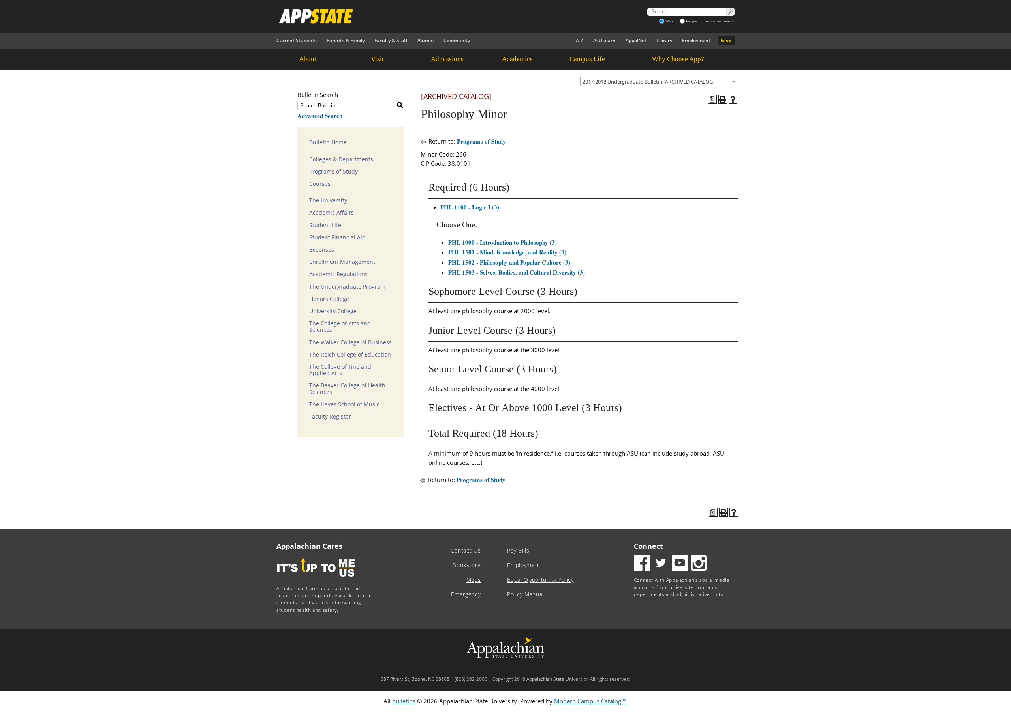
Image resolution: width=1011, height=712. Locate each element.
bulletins (403, 701)
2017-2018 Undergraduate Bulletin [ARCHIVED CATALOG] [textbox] (648, 81)
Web (669, 21)
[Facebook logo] (642, 564)
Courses (320, 183)
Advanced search (720, 21)
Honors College (329, 299)
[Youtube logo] (680, 564)
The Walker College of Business (350, 342)
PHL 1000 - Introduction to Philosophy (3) (502, 242)
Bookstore (467, 565)
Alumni (425, 40)
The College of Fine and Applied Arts (340, 370)
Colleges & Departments (341, 159)
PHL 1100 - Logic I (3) (469, 207)
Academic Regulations (338, 274)
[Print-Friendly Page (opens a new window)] (722, 99)
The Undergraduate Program (347, 286)
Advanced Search (319, 115)
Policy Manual (525, 594)
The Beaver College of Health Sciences (347, 388)
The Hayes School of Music (344, 404)
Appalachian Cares (309, 546)
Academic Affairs (331, 212)
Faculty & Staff (391, 40)
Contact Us (466, 550)
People (691, 21)
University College (333, 311)
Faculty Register (330, 416)
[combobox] (659, 81)
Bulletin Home (328, 142)
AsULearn (604, 40)
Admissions (447, 59)
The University (328, 200)
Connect (648, 546)
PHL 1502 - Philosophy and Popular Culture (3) (509, 262)
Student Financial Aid (337, 237)
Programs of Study (333, 171)
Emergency (466, 594)
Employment (696, 40)
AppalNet (636, 40)
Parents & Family (346, 40)
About (307, 59)
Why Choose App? (678, 59)
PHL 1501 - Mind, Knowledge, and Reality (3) (507, 252)
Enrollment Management (342, 261)
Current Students (296, 40)
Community (456, 40)
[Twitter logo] (661, 564)
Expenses (321, 249)
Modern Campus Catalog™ (590, 701)
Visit (377, 59)
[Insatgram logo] (699, 564)
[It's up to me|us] (315, 579)
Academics (517, 59)
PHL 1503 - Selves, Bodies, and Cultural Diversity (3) (516, 272)
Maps (473, 579)
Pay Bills (518, 550)
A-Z (579, 40)
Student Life (325, 225)
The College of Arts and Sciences (340, 326)
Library (664, 40)
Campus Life (587, 59)
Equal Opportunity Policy (540, 579)
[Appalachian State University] (434, 16)
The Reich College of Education (350, 354)
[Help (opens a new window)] (733, 99)
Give (726, 40)
